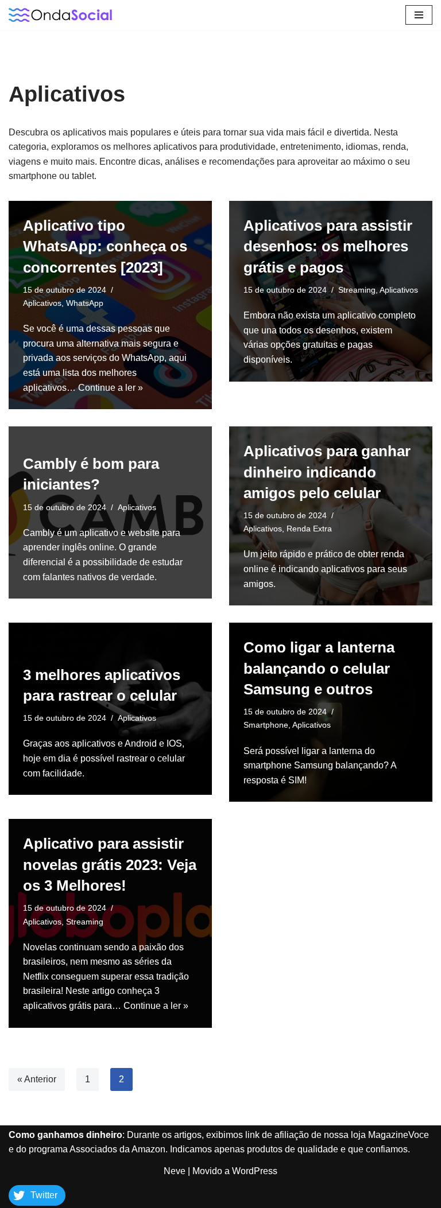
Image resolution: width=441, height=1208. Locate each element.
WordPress (254, 1171)
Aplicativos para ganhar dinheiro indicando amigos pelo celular (327, 472)
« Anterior (36, 1079)
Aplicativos (42, 303)
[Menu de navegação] (418, 15)
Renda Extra (309, 528)
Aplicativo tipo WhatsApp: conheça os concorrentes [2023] (105, 246)
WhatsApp (84, 303)
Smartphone (265, 724)
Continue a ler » (110, 388)
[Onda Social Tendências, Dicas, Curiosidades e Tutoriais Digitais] (60, 15)
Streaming (357, 289)
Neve (174, 1171)
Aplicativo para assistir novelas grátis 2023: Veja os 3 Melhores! (109, 864)
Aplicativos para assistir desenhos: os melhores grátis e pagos (327, 246)
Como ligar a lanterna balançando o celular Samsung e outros (318, 668)
